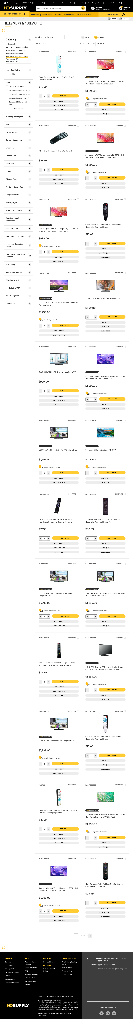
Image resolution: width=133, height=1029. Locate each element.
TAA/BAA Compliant (14, 272)
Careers (8, 962)
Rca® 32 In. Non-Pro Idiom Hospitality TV (102, 298)
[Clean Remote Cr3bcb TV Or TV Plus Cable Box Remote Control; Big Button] (59, 806)
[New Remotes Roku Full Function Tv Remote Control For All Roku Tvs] (105, 880)
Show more (18, 109)
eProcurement (30, 981)
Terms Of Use (67, 974)
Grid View (101, 37)
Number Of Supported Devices (15, 255)
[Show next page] (89, 936)
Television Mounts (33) (14, 53)
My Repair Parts (84, 15)
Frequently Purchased (113, 3)
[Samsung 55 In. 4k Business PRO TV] (105, 442)
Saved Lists (80, 3)
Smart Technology (14, 210)
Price (8, 83)
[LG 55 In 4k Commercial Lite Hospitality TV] (59, 732)
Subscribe (58, 110)
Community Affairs (12, 983)
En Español (9, 969)
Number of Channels (15, 236)
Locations (8, 976)
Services (35, 15)
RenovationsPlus (67, 3)
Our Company (10, 979)
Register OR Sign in (103, 9)
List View (88, 37)
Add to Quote (59, 105)
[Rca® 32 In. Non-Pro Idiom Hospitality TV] (105, 294)
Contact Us (9, 965)
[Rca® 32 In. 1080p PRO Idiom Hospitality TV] (59, 368)
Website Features (31, 978)
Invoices (126, 3)
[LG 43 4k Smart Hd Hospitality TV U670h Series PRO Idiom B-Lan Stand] (105, 585)
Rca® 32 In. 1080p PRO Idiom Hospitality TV (57, 372)
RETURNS (47, 965)
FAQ (26, 971)
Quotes (55, 3)
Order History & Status (95, 3)
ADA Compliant (12, 296)
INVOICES (47, 958)
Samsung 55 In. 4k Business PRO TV (100, 450)
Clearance (10, 304)
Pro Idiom (10, 164)
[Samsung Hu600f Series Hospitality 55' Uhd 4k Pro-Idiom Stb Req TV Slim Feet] (105, 368)
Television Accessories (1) (15, 50)
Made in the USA (13, 288)
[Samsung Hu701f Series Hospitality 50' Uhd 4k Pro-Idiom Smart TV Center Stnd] (105, 73)
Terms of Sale (67, 971)
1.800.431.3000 (109, 965)
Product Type (12, 228)
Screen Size (11, 156)
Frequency (10, 265)
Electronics (15, 19)
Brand (8, 124)
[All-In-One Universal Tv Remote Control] (59, 147)
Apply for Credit (31, 968)
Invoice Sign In (49, 962)
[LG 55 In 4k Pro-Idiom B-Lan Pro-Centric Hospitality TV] (59, 585)
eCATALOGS (69, 15)
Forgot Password (31, 974)
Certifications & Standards (12, 219)
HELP (27, 958)
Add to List (59, 101)
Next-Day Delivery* (14, 70)
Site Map (28, 985)
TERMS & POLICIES (69, 958)
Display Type (11, 179)
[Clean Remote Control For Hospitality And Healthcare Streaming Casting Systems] (59, 515)
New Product (11, 132)
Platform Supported (14, 187)
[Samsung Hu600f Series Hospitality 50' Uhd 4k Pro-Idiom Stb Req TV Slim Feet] (59, 880)
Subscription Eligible (14, 117)
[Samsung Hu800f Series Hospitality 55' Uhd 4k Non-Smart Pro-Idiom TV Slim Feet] (105, 806)
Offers (58, 15)
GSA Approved (12, 280)
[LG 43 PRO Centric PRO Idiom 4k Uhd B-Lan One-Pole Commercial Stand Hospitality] (105, 659)
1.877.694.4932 (109, 958)
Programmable (12, 195)
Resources (47, 15)
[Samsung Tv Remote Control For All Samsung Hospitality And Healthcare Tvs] (105, 515)
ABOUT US (9, 958)
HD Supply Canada (12, 972)
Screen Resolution (14, 140)
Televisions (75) (12, 62)
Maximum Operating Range (14, 245)
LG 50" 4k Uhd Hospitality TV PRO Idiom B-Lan (58, 450)
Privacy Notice (67, 968)
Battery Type (11, 203)
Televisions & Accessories (31, 19)
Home (6, 19)
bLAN (8, 171)
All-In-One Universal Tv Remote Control (55, 151)
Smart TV (10, 148)
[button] (82, 7)
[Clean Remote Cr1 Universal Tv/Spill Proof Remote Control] (59, 73)
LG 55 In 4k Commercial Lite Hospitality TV (57, 741)
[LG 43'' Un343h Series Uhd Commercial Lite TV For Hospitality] (59, 294)
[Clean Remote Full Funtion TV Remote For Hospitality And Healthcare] (105, 220)
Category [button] (11, 39)
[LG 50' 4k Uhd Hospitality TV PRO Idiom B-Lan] (59, 442)
